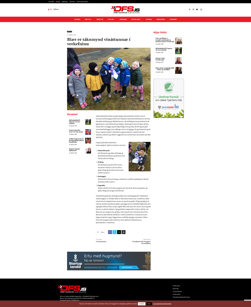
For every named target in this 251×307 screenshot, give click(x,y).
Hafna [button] (149, 304)
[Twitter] (114, 232)
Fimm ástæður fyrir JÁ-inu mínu (76, 131)
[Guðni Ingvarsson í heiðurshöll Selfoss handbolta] (88, 140)
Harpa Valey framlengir (160, 59)
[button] (201, 9)
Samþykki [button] (141, 304)
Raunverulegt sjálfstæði (74, 150)
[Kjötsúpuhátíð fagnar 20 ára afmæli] (88, 122)
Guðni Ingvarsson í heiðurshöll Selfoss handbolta (76, 140)
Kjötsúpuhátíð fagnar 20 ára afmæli (74, 121)
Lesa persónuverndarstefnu (162, 304)
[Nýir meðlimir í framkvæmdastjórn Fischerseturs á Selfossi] (178, 40)
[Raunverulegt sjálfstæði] (88, 151)
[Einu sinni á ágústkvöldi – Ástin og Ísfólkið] (178, 70)
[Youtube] (197, 9)
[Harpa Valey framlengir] (178, 60)
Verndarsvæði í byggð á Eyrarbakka (141, 242)
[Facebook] (189, 9)
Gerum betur (101, 242)
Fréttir (69, 31)
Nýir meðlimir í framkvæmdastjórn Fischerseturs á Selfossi (165, 40)
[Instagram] (193, 9)
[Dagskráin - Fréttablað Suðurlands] (125, 9)
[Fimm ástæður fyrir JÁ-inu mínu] (88, 132)
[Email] (119, 232)
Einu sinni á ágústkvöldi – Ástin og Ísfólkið (165, 69)
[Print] (124, 232)
